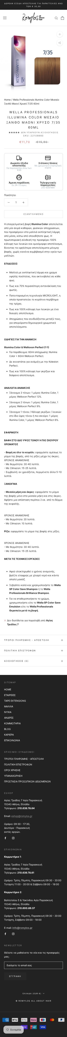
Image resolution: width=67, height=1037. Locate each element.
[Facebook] (5, 838)
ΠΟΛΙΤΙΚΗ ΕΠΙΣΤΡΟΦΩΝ (18, 764)
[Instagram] (13, 838)
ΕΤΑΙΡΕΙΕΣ (10, 695)
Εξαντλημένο (33, 214)
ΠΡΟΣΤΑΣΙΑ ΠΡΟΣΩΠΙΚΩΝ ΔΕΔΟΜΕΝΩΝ (27, 781)
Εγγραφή (15, 976)
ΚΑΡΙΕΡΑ (9, 734)
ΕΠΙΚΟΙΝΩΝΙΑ (12, 740)
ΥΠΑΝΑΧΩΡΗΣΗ (13, 775)
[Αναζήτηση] (56, 17)
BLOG (7, 729)
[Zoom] (60, 34)
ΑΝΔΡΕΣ (9, 717)
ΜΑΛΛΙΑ (8, 706)
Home (7, 99)
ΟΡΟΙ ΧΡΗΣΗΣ (12, 770)
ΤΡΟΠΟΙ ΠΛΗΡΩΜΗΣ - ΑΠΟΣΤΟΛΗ (24, 758)
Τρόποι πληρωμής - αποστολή (26, 640)
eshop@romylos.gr (21, 816)
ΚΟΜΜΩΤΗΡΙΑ (12, 723)
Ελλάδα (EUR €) (32, 993)
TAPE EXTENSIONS (15, 700)
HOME (7, 689)
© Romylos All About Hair (34, 1001)
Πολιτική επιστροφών (20, 650)
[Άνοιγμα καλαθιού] (62, 18)
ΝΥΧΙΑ (7, 712)
